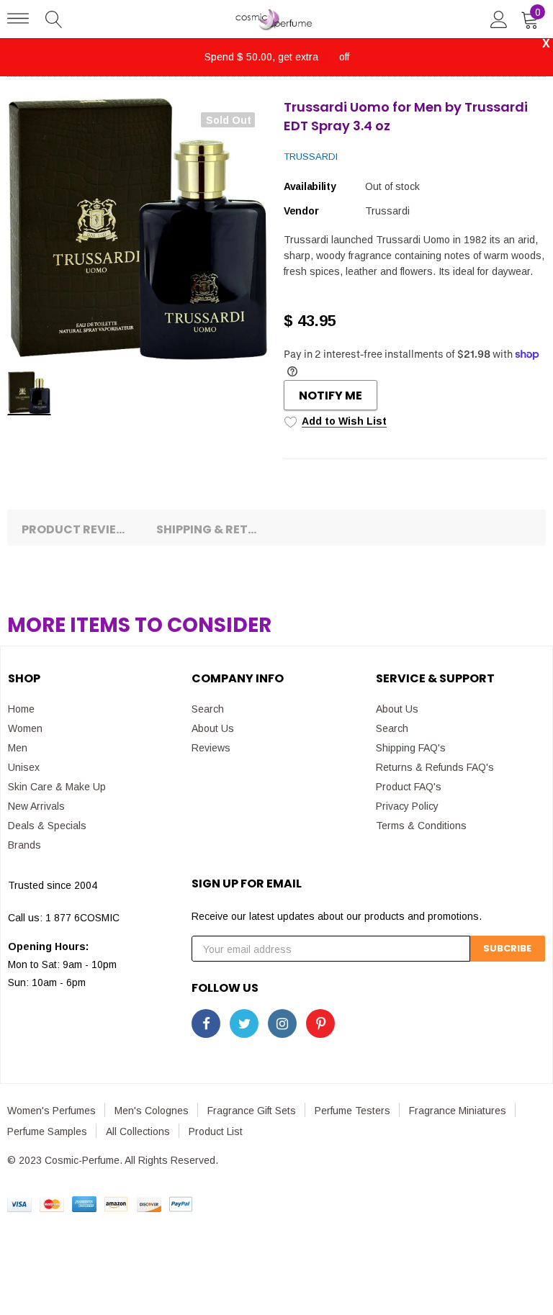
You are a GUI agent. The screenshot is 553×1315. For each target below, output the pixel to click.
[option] (138, 229)
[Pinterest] (320, 1023)
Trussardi (311, 156)
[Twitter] (244, 1023)
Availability (310, 186)
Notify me (330, 395)
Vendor (301, 211)
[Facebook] (206, 1023)
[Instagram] (282, 1023)
